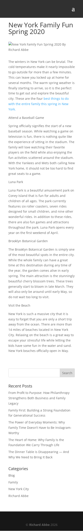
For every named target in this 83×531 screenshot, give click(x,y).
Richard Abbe (18, 496)
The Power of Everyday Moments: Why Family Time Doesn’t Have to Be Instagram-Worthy (39, 427)
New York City (18, 489)
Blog (11, 475)
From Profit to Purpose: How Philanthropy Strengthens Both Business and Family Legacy (38, 398)
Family (13, 482)
